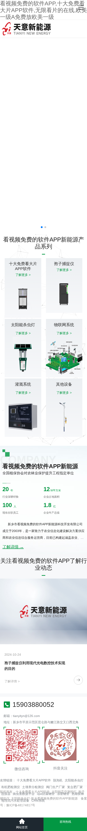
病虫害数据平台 (24, 794)
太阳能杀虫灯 (74, 780)
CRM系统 (38, 800)
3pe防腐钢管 (46, 794)
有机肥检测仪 (10, 787)
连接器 (5, 794)
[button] (42, 227)
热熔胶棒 (78, 794)
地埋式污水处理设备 (15, 800)
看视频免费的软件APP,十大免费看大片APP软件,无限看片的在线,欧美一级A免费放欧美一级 (43, 10)
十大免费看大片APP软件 (34, 780)
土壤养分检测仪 (33, 787)
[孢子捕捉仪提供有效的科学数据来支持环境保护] (43, 611)
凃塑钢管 (63, 794)
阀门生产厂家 (55, 787)
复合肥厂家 (75, 787)
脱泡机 (57, 780)
